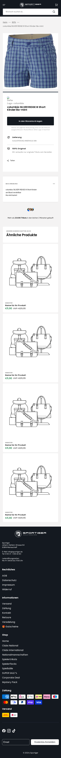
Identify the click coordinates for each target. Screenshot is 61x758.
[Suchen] (54, 12)
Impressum (8, 584)
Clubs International (12, 650)
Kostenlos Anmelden (44, 742)
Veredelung (8, 622)
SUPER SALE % (9, 673)
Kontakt (6, 612)
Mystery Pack (9, 682)
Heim (5, 22)
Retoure (6, 617)
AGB (4, 575)
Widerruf (7, 589)
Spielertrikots (9, 659)
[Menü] (4, 5)
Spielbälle (7, 668)
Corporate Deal (11, 677)
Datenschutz (9, 580)
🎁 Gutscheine (10, 626)
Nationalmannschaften (15, 654)
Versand (6, 603)
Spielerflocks (9, 664)
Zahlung (6, 608)
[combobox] (30, 12)
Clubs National (10, 645)
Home (5, 641)
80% (14, 22)
